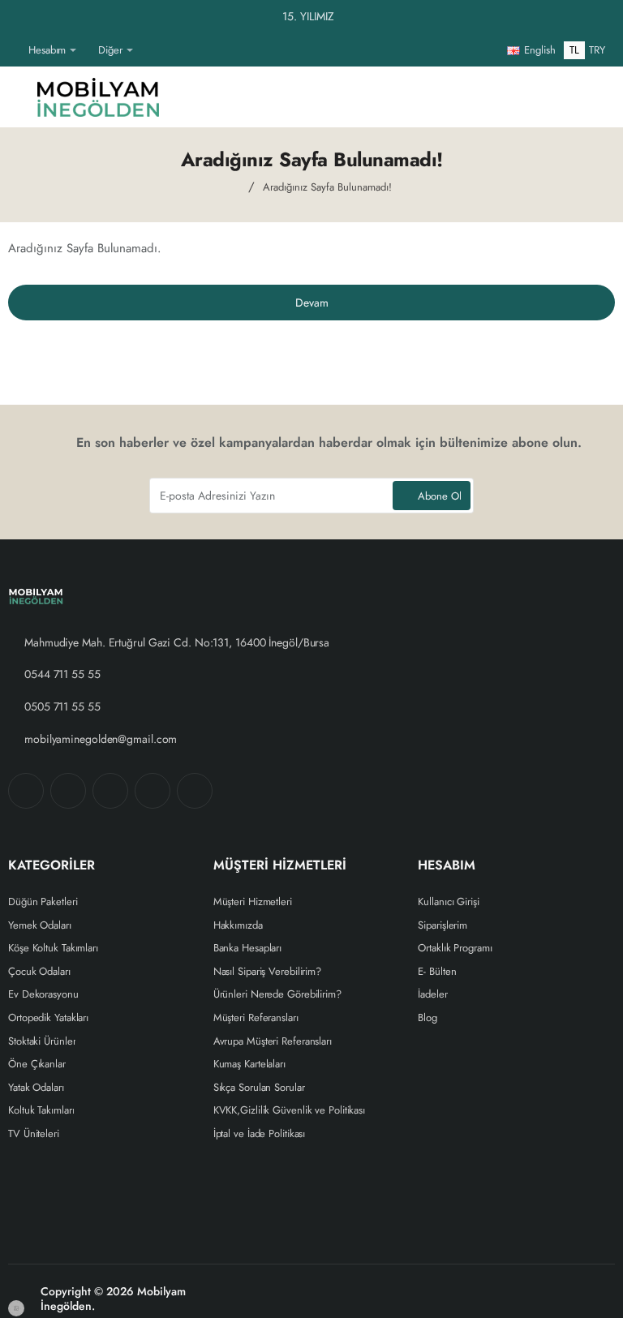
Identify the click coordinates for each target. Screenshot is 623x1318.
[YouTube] (195, 791)
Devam (312, 302)
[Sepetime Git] (590, 97)
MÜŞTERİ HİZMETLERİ (279, 866)
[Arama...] (551, 97)
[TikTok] (152, 791)
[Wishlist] (473, 97)
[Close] (607, 17)
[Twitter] (110, 791)
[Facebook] (26, 791)
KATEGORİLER (51, 866)
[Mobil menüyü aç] (20, 97)
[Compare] (512, 97)
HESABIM (446, 866)
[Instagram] (68, 791)
